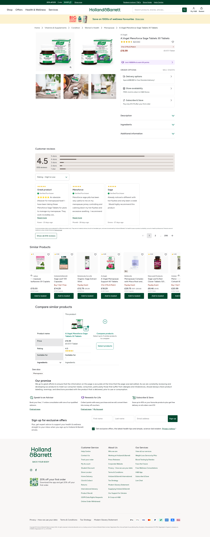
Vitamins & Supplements (55, 28)
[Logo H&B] (105, 11)
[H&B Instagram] (31, 470)
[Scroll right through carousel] (178, 275)
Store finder (147, 2)
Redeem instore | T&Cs (132, 2)
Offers (18, 9)
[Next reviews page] (172, 235)
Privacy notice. (168, 429)
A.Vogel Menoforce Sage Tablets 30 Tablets (76, 334)
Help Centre (158, 2)
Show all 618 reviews (46, 236)
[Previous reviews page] (143, 235)
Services (53, 9)
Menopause (109, 28)
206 (166, 235)
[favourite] (48, 254)
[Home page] (105, 9)
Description (126, 115)
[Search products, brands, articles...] (185, 10)
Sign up (172, 418)
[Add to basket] (86, 328)
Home (37, 28)
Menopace (38, 373)
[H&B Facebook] (36, 470)
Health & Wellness (35, 9)
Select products (105, 346)
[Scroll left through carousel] (32, 275)
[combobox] (157, 10)
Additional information (132, 133)
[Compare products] (105, 321)
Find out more (58, 230)
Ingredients (126, 124)
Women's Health (92, 28)
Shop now (78, 2)
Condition (75, 28)
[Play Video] (96, 51)
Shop (10, 9)
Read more (42, 218)
